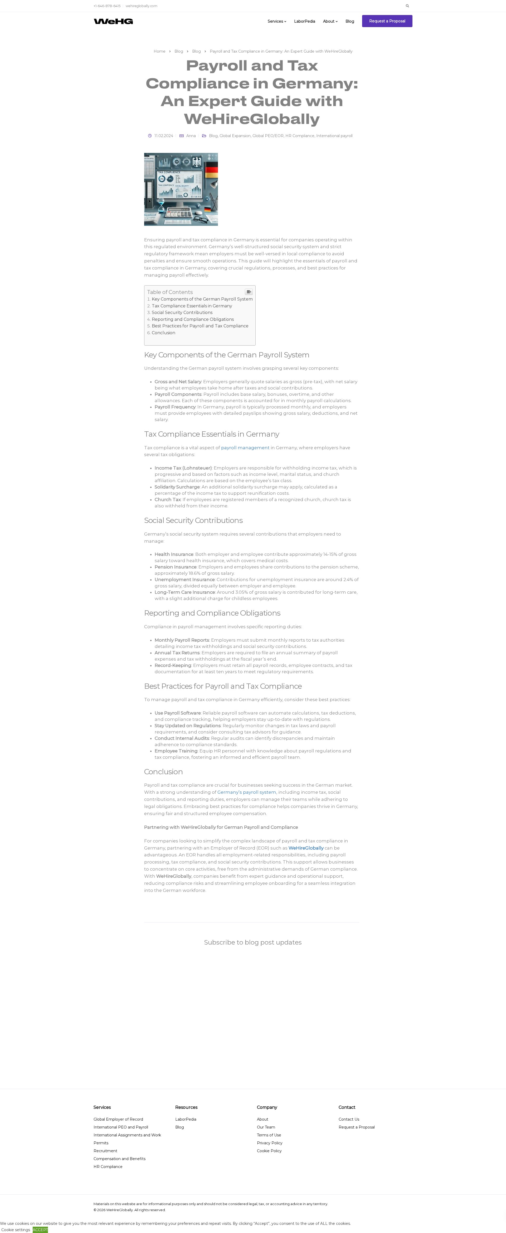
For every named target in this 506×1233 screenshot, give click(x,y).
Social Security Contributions (182, 312)
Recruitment (105, 1151)
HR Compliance (299, 135)
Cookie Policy (269, 1151)
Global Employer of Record (118, 1119)
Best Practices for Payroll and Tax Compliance (200, 325)
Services (275, 21)
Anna (191, 135)
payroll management (245, 447)
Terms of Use (269, 1135)
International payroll (334, 135)
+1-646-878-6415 (107, 6)
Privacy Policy (270, 1143)
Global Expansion (235, 135)
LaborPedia (304, 21)
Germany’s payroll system (246, 792)
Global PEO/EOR (268, 135)
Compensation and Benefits (119, 1158)
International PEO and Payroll (121, 1127)
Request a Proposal (387, 21)
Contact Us (349, 1119)
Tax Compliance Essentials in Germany (192, 305)
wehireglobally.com (141, 6)
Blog (350, 21)
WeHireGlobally (306, 848)
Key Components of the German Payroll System (202, 299)
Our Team (266, 1127)
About (328, 21)
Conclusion (163, 332)
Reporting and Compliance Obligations (193, 319)
